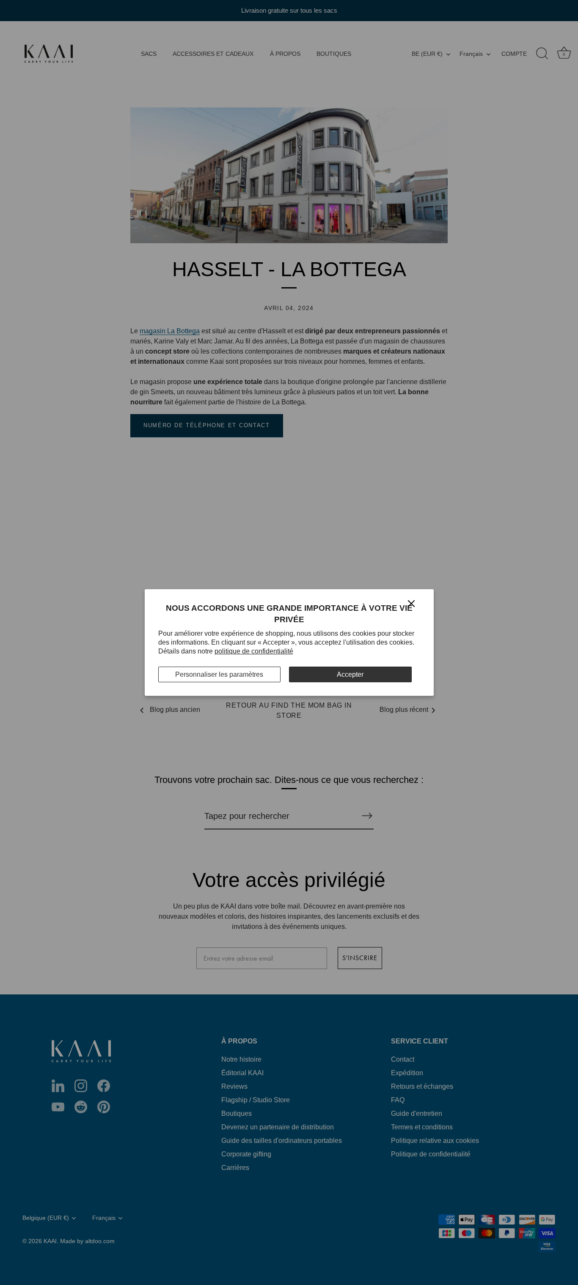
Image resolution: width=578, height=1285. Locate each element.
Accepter (350, 674)
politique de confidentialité (254, 651)
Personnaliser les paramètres (219, 674)
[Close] (411, 603)
